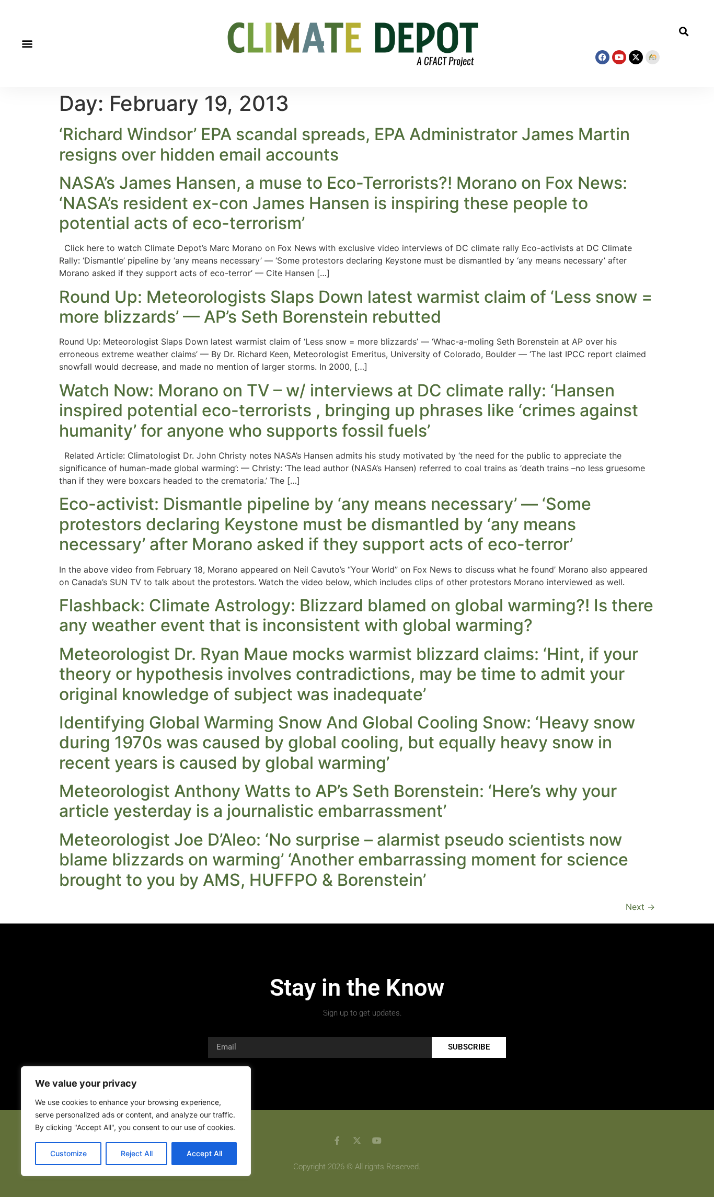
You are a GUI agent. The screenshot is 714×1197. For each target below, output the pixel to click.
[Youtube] (619, 57)
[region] (136, 1121)
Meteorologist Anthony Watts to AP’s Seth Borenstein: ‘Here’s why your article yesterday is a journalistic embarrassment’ (338, 801)
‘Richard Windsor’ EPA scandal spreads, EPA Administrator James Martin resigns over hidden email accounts (344, 144)
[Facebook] (602, 57)
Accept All (204, 1153)
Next (640, 907)
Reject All (137, 1153)
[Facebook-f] (337, 1140)
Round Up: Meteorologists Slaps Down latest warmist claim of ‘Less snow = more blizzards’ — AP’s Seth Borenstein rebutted (355, 307)
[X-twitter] (636, 57)
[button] (27, 43)
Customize (68, 1153)
